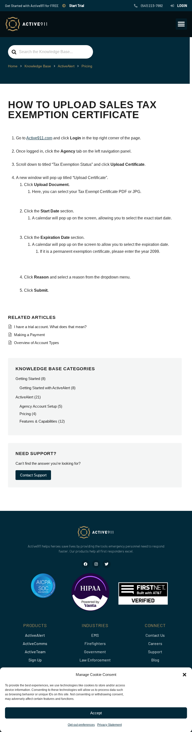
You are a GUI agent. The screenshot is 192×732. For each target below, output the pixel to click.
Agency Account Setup (38, 406)
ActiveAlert (24, 397)
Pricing (25, 414)
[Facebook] (86, 564)
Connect (155, 625)
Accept (96, 713)
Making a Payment (29, 335)
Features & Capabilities (38, 421)
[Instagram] (96, 564)
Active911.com (39, 138)
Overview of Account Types (36, 343)
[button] (184, 674)
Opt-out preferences (81, 725)
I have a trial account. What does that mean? (50, 327)
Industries (95, 625)
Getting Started (28, 378)
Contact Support (33, 475)
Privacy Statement (109, 725)
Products (35, 625)
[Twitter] (106, 564)
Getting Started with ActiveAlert (45, 388)
